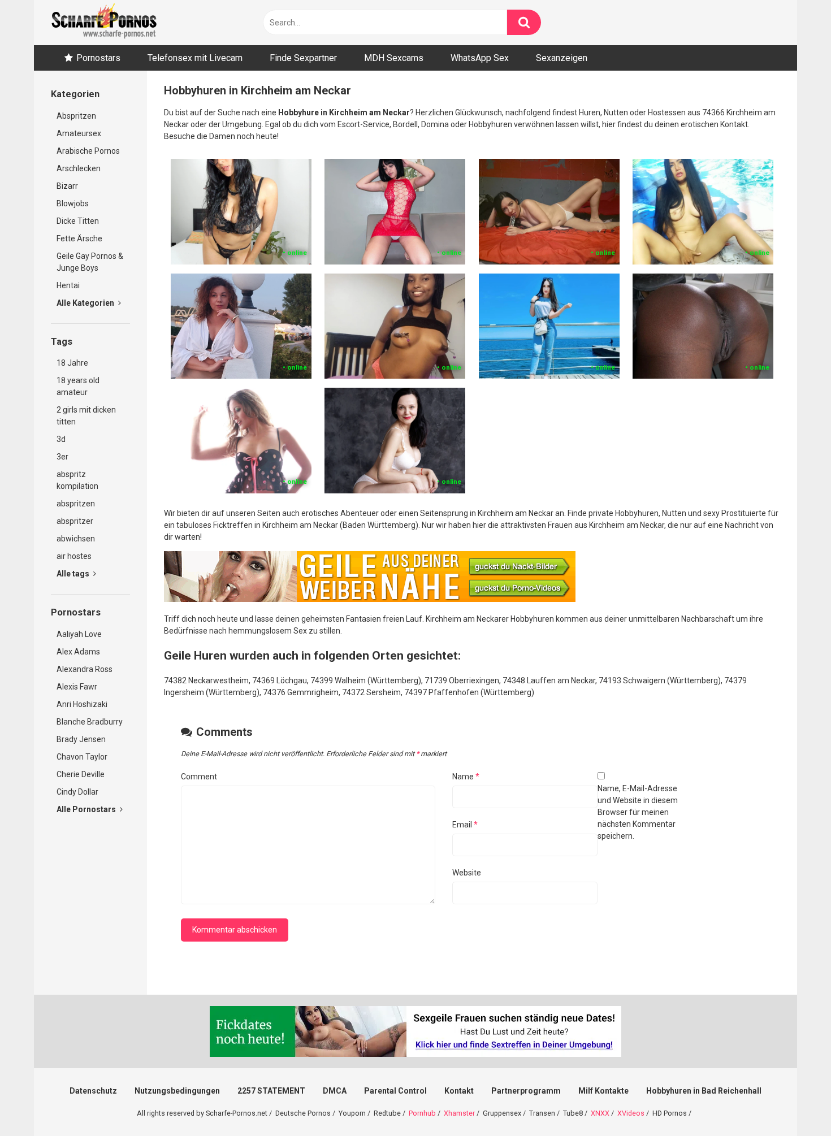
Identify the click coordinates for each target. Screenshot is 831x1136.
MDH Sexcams (393, 58)
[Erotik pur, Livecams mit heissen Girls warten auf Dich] (369, 599)
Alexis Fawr (77, 686)
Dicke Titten (78, 221)
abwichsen (76, 538)
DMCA (335, 1090)
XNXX (600, 1113)
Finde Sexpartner (303, 58)
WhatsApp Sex (480, 58)
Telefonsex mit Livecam (195, 58)
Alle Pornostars (87, 809)
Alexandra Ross (84, 669)
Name (465, 776)
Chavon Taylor (82, 756)
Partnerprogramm (526, 1090)
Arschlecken (79, 168)
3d (61, 439)
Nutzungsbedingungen (177, 1090)
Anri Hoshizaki (82, 704)
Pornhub (422, 1113)
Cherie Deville (81, 774)
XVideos (630, 1113)
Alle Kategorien (86, 302)
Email (465, 824)
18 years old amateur (78, 386)
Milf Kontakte (603, 1090)
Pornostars (98, 58)
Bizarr (67, 185)
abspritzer (75, 521)
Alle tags (74, 573)
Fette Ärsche (79, 238)
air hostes (74, 556)
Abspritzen (76, 115)
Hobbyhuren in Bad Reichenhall (703, 1090)
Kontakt (459, 1090)
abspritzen (76, 503)
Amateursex (79, 133)
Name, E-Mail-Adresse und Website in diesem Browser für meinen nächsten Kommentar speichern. (638, 812)
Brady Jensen (81, 739)
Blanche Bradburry (90, 721)
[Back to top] (793, 1101)
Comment (199, 776)
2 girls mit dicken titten (86, 415)
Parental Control (395, 1090)
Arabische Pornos (88, 150)
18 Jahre (72, 362)
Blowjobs (73, 203)
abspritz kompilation (77, 480)
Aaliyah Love (79, 634)
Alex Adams (78, 651)
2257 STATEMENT (271, 1090)
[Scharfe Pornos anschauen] (104, 22)
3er (62, 456)
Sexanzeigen (561, 58)
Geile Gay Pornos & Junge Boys (90, 262)
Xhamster (459, 1113)
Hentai (68, 285)
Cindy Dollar (77, 791)
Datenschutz (93, 1090)
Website (466, 872)
